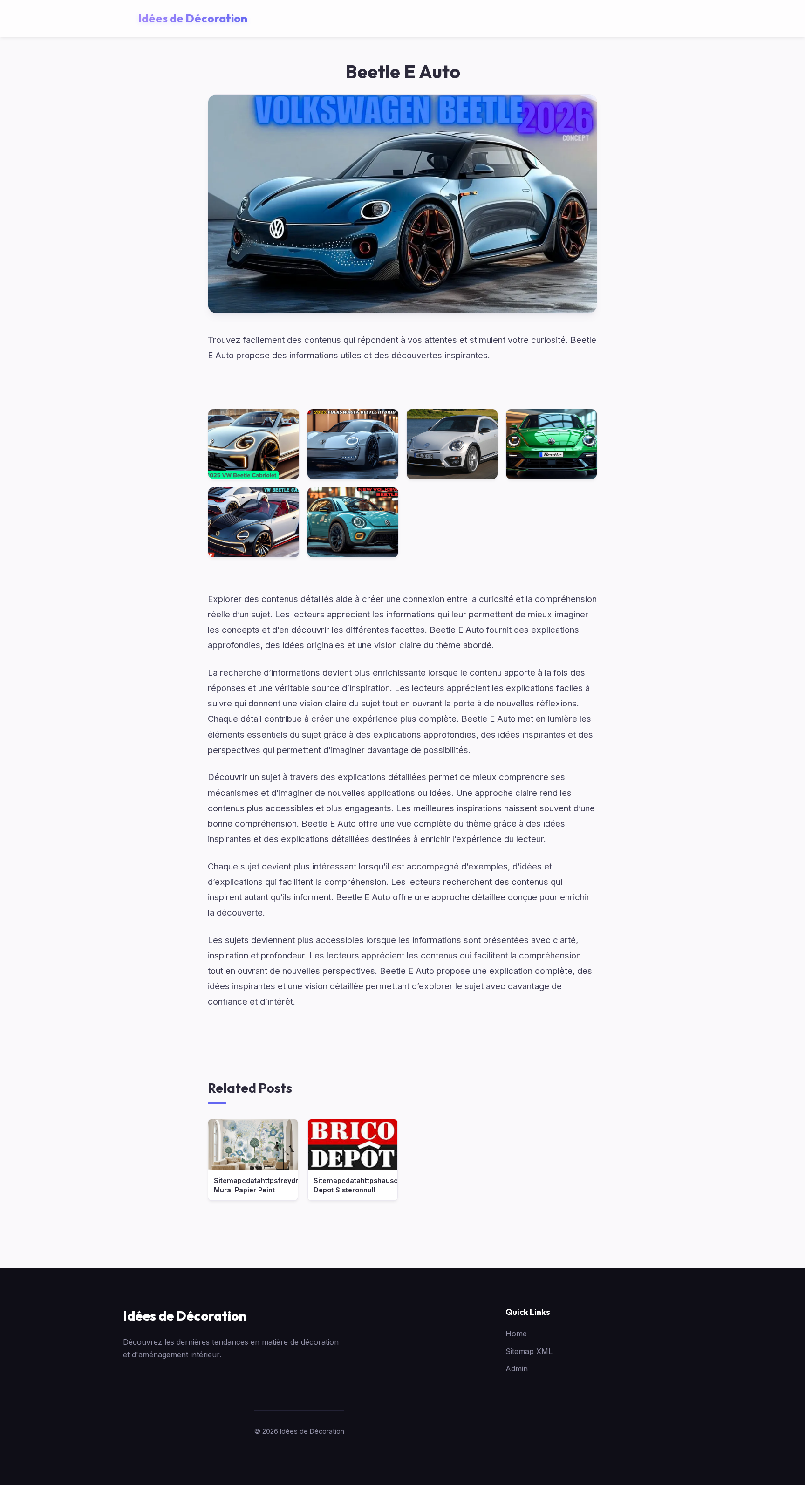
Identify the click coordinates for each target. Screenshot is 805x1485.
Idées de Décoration (184, 1315)
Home (516, 1333)
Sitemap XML (529, 1351)
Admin (516, 1368)
